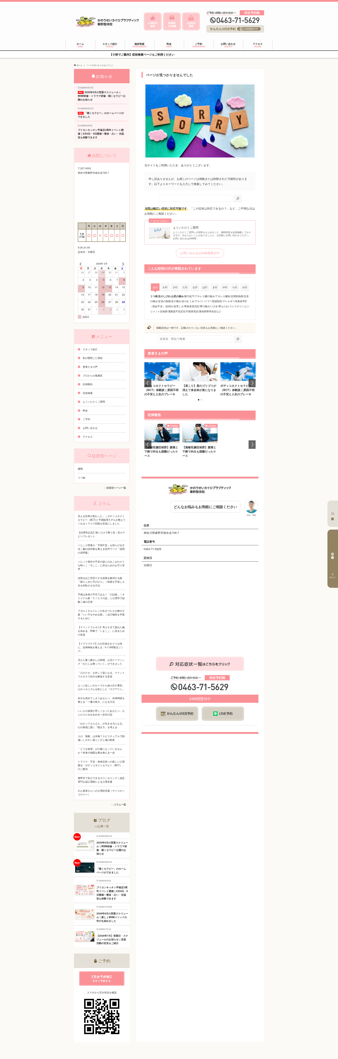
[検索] (238, 198)
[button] (198, 399)
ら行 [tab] (234, 287)
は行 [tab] (204, 287)
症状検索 (332, 513)
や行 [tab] (225, 287)
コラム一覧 (120, 804)
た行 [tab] (185, 287)
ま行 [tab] (214, 287)
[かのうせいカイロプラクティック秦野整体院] (108, 21)
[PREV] (81, 263)
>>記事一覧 (102, 826)
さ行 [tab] (175, 287)
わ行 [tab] (244, 287)
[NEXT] (122, 263)
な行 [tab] (195, 287)
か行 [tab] (165, 287)
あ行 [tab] (155, 287)
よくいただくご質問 (185, 227)
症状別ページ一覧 (116, 487)
